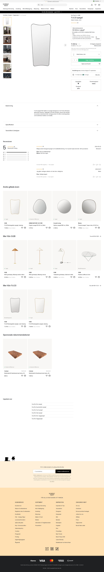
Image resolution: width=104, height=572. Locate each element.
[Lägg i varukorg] (25, 228)
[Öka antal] (76, 60)
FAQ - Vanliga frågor (20, 517)
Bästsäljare (58, 522)
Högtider (58, 525)
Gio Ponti (73, 15)
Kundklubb (17, 514)
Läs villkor (52, 481)
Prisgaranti (17, 534)
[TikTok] (57, 548)
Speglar (10, 15)
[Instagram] (52, 548)
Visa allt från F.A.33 (94, 285)
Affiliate (78, 517)
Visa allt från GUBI (94, 236)
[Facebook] (46, 548)
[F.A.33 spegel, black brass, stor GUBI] (41, 45)
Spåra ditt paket (19, 522)
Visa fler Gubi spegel (37, 413)
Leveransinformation (20, 519)
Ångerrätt (17, 542)
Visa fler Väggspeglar (37, 418)
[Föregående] (16, 45)
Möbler (52, 8)
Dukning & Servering (8, 8)
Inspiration (98, 8)
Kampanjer (90, 8)
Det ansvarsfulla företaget (82, 511)
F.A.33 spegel (23, 15)
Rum (76, 8)
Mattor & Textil (45, 8)
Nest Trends (59, 534)
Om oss (78, 505)
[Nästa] (65, 45)
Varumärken (82, 8)
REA (57, 517)
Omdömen (78, 508)
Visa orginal (51, 164)
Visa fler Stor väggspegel (38, 415)
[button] (74, 23)
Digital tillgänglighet (20, 539)
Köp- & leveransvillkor (20, 525)
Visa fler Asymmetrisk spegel (39, 407)
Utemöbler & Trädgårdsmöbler (43, 522)
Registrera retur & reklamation (22, 511)
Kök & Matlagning (27, 8)
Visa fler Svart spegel (37, 410)
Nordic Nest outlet (80, 525)
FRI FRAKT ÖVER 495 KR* (53, 1)
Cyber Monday (59, 539)
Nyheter (71, 8)
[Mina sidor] (92, 5)
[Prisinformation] (79, 44)
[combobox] (97, 1)
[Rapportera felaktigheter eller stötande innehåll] (100, 164)
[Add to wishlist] (22, 228)
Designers (58, 511)
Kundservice (18, 505)
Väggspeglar (16, 15)
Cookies (17, 531)
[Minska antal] (72, 60)
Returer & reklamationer (21, 508)
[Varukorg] (99, 5)
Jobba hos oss (79, 514)
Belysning (36, 8)
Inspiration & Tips (60, 505)
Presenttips (59, 531)
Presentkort (38, 525)
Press (77, 519)
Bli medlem (98, 37)
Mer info (97, 74)
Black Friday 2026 (60, 536)
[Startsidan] (6, 5)
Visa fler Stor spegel (37, 404)
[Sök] (38, 5)
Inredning (18, 8)
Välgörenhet (79, 522)
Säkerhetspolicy (19, 528)
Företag (17, 536)
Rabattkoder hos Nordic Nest (63, 542)
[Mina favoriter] (95, 5)
